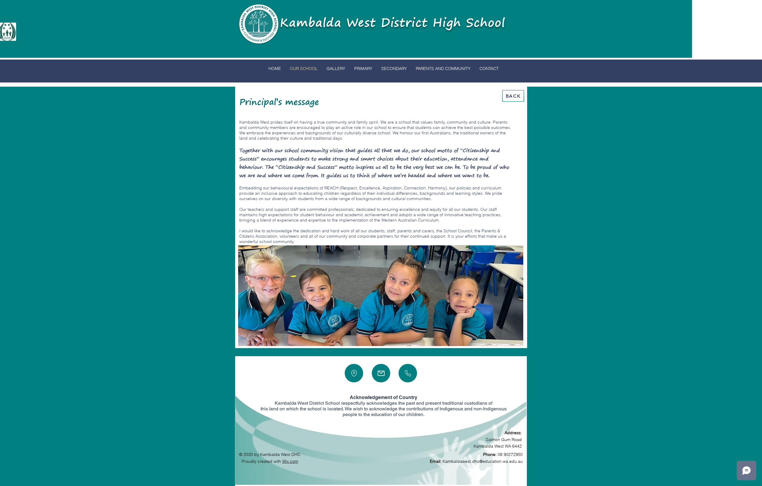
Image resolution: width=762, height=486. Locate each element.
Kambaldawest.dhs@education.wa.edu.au (483, 461)
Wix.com (290, 461)
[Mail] (381, 373)
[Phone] (408, 373)
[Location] (354, 373)
